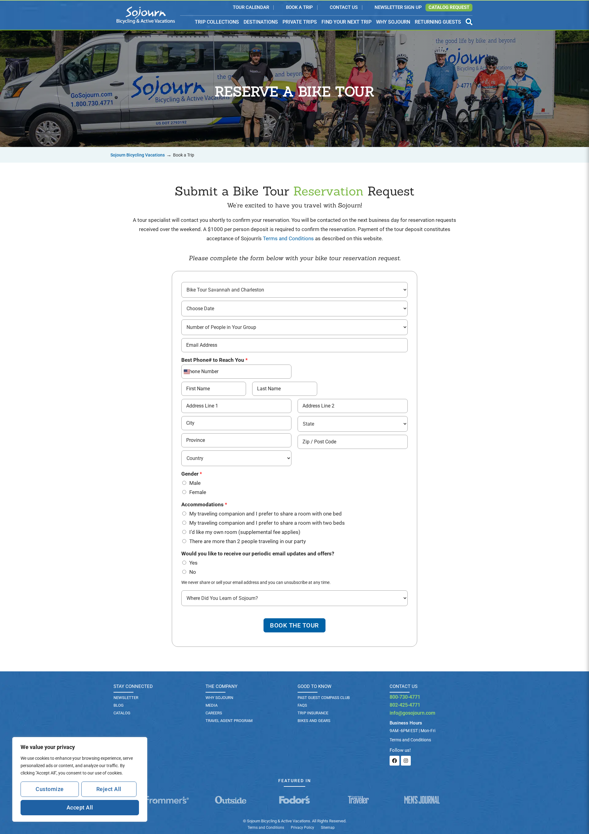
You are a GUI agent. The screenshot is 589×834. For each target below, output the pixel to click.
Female (197, 492)
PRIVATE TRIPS (300, 22)
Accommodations (204, 504)
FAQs (302, 705)
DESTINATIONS (261, 22)
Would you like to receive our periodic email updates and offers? (257, 553)
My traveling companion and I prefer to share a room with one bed (265, 514)
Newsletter (126, 697)
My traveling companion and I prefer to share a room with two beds (267, 523)
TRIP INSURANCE (313, 713)
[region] (79, 779)
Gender (191, 474)
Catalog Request (449, 7)
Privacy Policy (302, 827)
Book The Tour (294, 625)
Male (195, 483)
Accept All (80, 807)
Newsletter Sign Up (398, 7)
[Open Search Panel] (469, 22)
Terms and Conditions (288, 238)
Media (212, 705)
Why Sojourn (219, 697)
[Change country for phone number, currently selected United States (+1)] (188, 372)
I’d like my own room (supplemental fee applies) (244, 532)
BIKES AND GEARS (314, 720)
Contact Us (344, 7)
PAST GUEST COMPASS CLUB (324, 697)
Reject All (108, 789)
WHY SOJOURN (393, 22)
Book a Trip (299, 7)
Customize (50, 789)
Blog (119, 705)
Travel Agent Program (229, 720)
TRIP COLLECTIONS (217, 22)
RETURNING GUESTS (438, 22)
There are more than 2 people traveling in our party (247, 541)
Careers (214, 713)
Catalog (122, 713)
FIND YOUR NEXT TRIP (346, 22)
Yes (193, 563)
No (192, 572)
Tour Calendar (251, 7)
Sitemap (328, 827)
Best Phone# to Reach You (214, 360)
